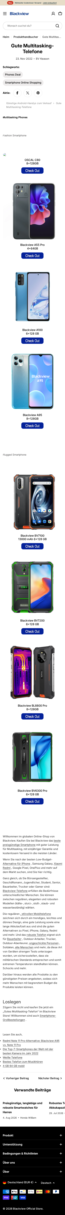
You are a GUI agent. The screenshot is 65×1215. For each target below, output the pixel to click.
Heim (6, 37)
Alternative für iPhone (16, 863)
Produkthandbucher (26, 37)
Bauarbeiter (14, 939)
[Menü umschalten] (5, 14)
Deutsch (46, 1182)
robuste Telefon (36, 934)
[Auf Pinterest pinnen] (38, 93)
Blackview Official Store (28, 1208)
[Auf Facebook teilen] (17, 93)
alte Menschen (24, 947)
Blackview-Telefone (15, 890)
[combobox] (32, 26)
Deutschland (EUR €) (20, 1182)
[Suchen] (57, 26)
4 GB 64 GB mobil (14, 1066)
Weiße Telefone (12, 1057)
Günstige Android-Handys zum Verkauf (28, 103)
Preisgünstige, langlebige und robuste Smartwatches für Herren (22, 1107)
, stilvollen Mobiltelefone (35, 913)
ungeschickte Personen (44, 943)
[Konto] (53, 14)
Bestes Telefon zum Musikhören (23, 1061)
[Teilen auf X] (28, 93)
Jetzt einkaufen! (50, 3)
